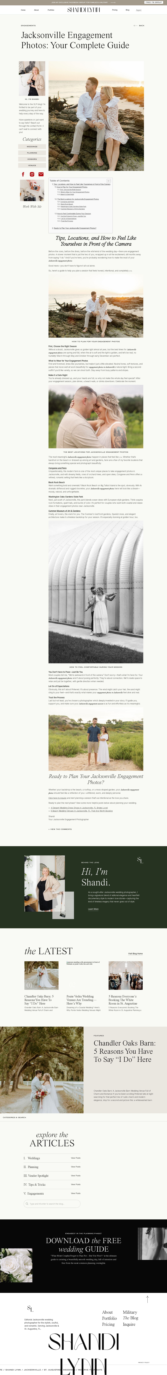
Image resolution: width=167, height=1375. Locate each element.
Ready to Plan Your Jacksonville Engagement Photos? (75, 228)
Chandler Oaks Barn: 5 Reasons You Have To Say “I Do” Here (39, 1000)
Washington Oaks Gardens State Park (73, 206)
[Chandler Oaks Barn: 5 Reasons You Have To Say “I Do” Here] (41, 975)
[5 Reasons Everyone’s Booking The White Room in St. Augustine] (126, 975)
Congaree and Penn (67, 202)
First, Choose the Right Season (70, 189)
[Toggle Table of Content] (107, 181)
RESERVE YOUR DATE (35, 1370)
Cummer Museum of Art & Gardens (73, 209)
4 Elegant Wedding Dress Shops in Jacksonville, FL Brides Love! (79, 808)
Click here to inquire (57, 798)
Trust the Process (67, 221)
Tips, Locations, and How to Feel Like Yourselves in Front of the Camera (82, 184)
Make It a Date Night (67, 194)
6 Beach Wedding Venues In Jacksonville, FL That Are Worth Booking (82, 811)
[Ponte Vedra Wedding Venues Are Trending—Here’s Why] (84, 975)
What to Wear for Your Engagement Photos (75, 192)
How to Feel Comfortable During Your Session (74, 214)
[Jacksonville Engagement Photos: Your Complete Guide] (117, 1169)
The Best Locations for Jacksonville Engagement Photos (78, 199)
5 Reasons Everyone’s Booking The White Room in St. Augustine (123, 1000)
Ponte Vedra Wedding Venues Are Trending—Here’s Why (81, 1000)
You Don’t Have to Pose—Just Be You (73, 216)
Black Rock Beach (67, 204)
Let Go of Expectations (68, 218)
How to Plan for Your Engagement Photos (72, 187)
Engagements (28, 26)
